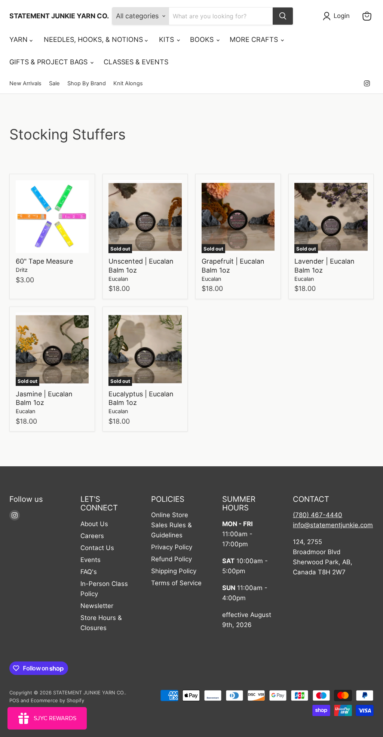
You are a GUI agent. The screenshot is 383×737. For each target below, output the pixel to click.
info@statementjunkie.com (333, 525)
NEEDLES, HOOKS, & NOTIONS (94, 39)
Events (90, 560)
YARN (19, 39)
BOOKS (202, 39)
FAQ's (88, 571)
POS (14, 700)
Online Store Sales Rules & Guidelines (171, 525)
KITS (167, 39)
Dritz (22, 270)
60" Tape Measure (44, 261)
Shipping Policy (173, 571)
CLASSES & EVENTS (136, 62)
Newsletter (96, 605)
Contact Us (97, 548)
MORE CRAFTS (255, 39)
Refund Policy (171, 559)
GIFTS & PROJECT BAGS (49, 62)
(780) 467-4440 (317, 515)
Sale (54, 83)
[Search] (283, 16)
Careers (92, 536)
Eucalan (118, 279)
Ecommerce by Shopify (57, 700)
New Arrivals (25, 83)
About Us (94, 524)
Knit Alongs (128, 83)
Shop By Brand (86, 83)
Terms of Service (176, 583)
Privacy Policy (171, 547)
